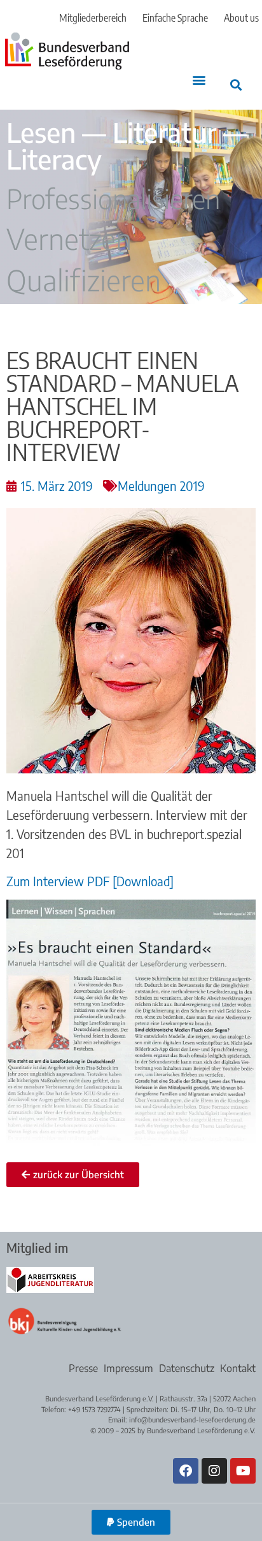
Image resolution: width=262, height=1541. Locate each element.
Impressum (128, 1368)
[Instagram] (214, 1471)
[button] (199, 80)
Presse (83, 1368)
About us (241, 17)
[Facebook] (185, 1471)
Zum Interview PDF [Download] (90, 881)
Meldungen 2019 (161, 485)
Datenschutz (186, 1368)
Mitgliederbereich (93, 17)
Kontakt (238, 1368)
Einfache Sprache (175, 17)
